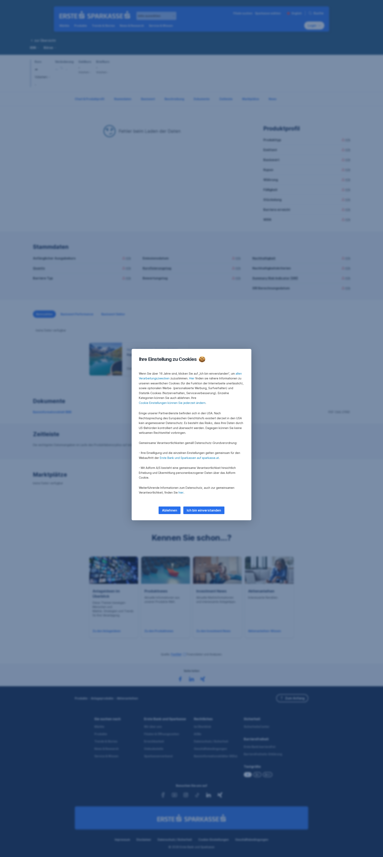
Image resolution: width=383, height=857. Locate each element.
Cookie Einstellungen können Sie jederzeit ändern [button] (172, 402)
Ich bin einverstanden (204, 510)
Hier (191, 378)
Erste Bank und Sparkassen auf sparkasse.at (189, 457)
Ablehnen (169, 510)
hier (181, 492)
